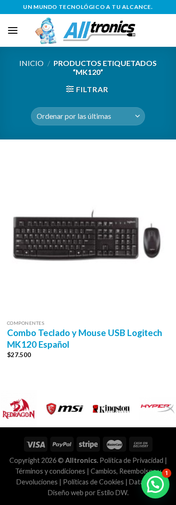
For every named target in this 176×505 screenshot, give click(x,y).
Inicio (31, 63)
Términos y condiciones (50, 471)
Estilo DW (112, 493)
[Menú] (12, 30)
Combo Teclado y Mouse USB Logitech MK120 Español (84, 338)
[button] (155, 484)
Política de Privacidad (131, 460)
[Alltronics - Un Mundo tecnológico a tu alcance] (93, 30)
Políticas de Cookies (93, 482)
